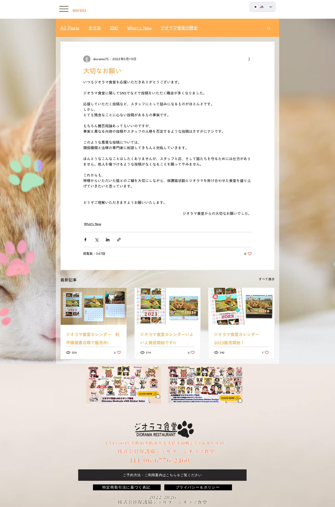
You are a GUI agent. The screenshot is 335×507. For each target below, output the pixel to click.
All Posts (69, 28)
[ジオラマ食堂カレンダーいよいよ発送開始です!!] (168, 306)
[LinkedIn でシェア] (108, 239)
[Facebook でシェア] (85, 239)
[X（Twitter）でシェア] (96, 239)
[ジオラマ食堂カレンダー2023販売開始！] (241, 306)
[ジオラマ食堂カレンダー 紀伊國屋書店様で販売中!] (93, 306)
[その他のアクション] (249, 59)
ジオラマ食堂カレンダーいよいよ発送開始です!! (166, 338)
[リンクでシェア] (119, 239)
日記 (114, 28)
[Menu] (64, 9)
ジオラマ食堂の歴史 (179, 28)
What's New (139, 28)
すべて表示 (267, 279)
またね (94, 28)
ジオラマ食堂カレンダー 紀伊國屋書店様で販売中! (92, 338)
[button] (269, 28)
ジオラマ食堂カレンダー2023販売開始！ (236, 338)
